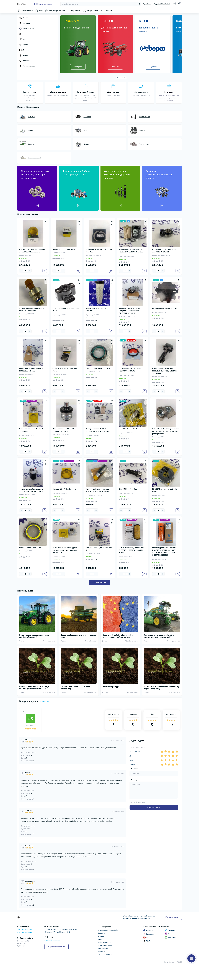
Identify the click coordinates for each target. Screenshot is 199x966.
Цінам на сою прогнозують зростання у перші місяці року (161, 688)
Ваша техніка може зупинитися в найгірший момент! (34, 636)
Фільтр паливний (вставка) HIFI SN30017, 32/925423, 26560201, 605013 (131, 550)
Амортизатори (28, 28)
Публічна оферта (104, 942)
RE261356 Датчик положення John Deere (66, 309)
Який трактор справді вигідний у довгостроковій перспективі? (159, 636)
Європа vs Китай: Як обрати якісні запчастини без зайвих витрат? (117, 636)
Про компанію (103, 948)
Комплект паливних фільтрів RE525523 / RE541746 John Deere (132, 251)
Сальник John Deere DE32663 (30, 548)
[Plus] (29, 271)
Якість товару (135, 751)
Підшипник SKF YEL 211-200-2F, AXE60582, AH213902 (164, 251)
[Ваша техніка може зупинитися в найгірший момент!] (37, 614)
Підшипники (28, 60)
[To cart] (45, 271)
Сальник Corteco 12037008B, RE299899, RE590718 (130, 370)
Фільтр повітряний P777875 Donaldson (96, 309)
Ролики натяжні (29, 66)
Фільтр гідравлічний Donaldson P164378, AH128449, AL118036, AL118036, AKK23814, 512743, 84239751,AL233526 (164, 551)
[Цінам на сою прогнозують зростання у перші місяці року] (162, 666)
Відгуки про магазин (57, 11)
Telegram (171, 930)
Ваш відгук (134, 780)
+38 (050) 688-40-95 (24, 929)
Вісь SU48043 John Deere (128, 489)
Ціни (131, 760)
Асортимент (134, 764)
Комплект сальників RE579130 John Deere (31, 430)
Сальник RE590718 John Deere (64, 489)
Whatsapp (172, 937)
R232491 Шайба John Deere (129, 429)
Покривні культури (111, 687)
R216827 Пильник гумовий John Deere (164, 490)
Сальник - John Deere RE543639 (98, 368)
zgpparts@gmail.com (52, 940)
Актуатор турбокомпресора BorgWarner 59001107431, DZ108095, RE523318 (129, 310)
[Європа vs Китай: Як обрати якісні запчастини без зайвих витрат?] (120, 614)
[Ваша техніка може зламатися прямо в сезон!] (79, 614)
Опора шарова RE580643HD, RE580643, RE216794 (63, 430)
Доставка (133, 756)
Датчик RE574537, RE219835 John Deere (99, 549)
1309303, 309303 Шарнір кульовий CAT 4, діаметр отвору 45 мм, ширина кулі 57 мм (165, 431)
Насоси (25, 55)
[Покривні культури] (120, 666)
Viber (170, 934)
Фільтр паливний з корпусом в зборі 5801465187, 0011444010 (31, 490)
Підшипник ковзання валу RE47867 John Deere (99, 251)
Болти (25, 34)
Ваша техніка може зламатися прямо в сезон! (78, 636)
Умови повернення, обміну (108, 930)
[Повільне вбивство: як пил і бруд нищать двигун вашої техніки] (37, 666)
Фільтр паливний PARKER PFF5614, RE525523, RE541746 (97, 430)
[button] (117, 77)
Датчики (26, 50)
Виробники (75, 11)
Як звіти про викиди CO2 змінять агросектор (76, 688)
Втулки (25, 44)
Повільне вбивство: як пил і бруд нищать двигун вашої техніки (34, 688)
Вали (24, 39)
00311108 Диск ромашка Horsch (164, 308)
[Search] (139, 4)
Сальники (26, 23)
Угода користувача (105, 945)
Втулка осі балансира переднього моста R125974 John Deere (32, 251)
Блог (41, 11)
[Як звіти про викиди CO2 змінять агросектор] (79, 666)
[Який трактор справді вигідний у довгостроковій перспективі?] (162, 614)
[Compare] (45, 224)
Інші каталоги (27, 11)
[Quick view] (45, 221)
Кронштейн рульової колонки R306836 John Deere (31, 370)
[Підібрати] (78, 48)
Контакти (108, 11)
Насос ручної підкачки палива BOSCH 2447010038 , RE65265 (97, 490)
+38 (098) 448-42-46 (24, 932)
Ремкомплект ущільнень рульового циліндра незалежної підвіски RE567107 (65, 550)
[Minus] (21, 271)
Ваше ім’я (134, 769)
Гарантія (101, 939)
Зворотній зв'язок (105, 954)
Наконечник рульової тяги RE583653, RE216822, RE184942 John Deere (164, 371)
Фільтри (26, 18)
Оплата (101, 936)
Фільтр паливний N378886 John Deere (65, 370)
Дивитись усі (45, 701)
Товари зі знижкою (94, 11)
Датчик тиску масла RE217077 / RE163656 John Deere (31, 309)
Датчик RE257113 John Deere (64, 249)
